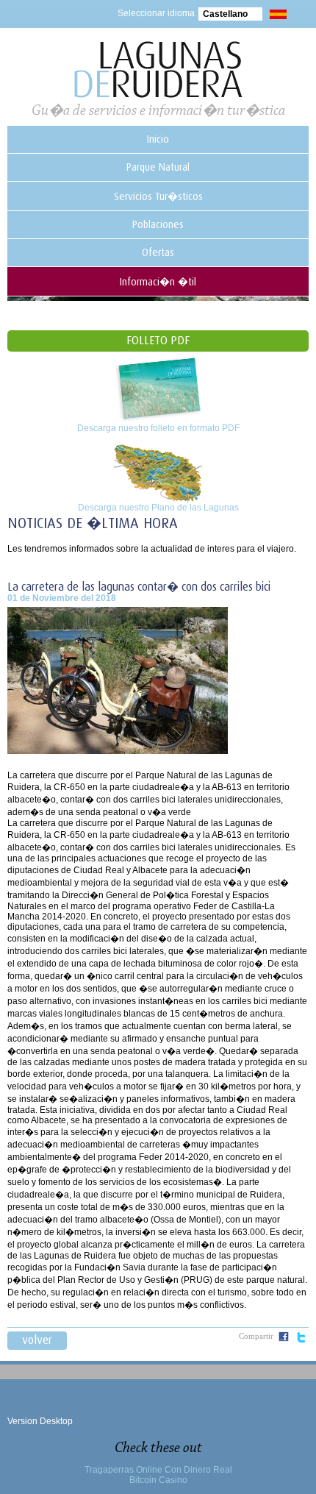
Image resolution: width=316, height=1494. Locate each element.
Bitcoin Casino (158, 1480)
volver (37, 1340)
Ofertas (158, 252)
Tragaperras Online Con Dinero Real (158, 1470)
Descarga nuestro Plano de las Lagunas (158, 507)
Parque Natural (158, 167)
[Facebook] (283, 1339)
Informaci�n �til (158, 282)
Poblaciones (158, 224)
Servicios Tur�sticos (158, 196)
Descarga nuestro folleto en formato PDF (158, 428)
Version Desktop (40, 1421)
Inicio (158, 139)
